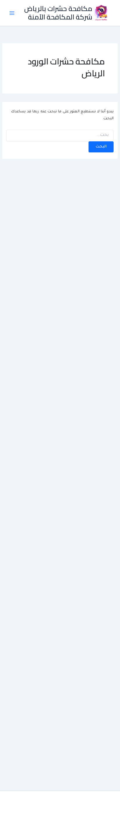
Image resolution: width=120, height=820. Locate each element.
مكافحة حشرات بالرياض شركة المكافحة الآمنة (58, 12)
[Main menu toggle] (12, 13)
